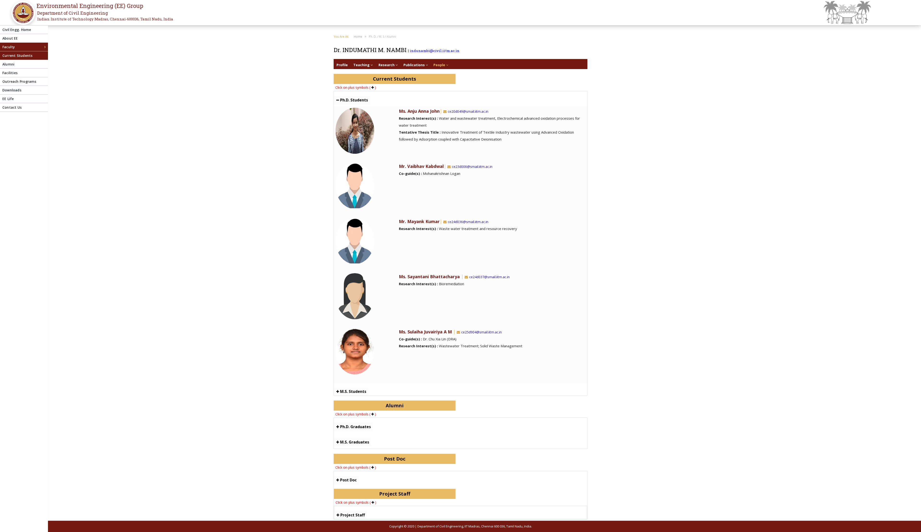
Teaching (362, 65)
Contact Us (12, 107)
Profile (342, 65)
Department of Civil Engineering (72, 13)
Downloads (11, 90)
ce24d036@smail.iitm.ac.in (468, 221)
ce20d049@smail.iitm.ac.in (468, 111)
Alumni (8, 64)
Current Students (17, 55)
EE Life (8, 98)
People (439, 65)
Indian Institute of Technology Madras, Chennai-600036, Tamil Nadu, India (105, 19)
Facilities (10, 73)
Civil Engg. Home (16, 29)
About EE (10, 38)
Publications (414, 65)
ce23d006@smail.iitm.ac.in (472, 166)
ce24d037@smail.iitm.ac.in (489, 277)
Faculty (8, 47)
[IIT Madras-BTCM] (21, 16)
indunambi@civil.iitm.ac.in (435, 50)
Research (387, 65)
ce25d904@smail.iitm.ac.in (481, 332)
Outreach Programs (19, 81)
